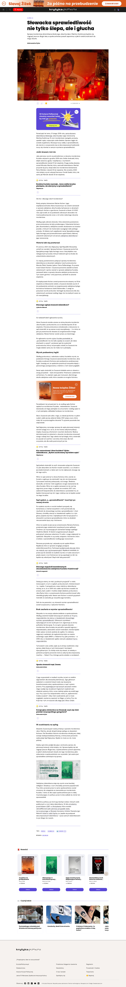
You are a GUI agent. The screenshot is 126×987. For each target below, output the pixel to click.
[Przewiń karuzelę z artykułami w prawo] (106, 920)
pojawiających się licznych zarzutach (58, 687)
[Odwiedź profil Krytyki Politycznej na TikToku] (32, 983)
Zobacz (28, 889)
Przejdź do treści (8, 3)
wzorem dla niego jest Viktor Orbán (61, 700)
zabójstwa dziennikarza (68, 236)
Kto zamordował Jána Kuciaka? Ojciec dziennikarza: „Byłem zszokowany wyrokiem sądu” (57, 452)
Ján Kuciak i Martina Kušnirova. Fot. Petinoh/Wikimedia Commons (19, 98)
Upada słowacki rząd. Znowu (48, 665)
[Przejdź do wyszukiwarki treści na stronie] (10, 10)
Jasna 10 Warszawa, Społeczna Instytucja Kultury (31, 975)
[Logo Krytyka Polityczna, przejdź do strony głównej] (63, 9)
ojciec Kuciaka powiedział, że (62, 338)
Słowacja (30, 18)
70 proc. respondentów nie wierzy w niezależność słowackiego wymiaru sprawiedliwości (57, 618)
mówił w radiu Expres (50, 813)
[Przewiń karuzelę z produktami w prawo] (106, 874)
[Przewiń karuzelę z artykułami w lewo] (20, 920)
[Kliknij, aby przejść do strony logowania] (115, 10)
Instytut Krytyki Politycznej (24, 972)
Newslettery (60, 968)
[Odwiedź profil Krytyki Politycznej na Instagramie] (28, 983)
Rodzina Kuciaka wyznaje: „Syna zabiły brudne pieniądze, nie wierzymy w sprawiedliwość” (56, 185)
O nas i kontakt (60, 972)
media (43, 831)
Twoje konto (90, 972)
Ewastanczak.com (97, 983)
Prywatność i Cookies (93, 968)
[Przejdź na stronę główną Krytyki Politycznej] (28, 950)
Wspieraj (19, 9)
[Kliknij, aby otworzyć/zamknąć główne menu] (3, 9)
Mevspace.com (84, 983)
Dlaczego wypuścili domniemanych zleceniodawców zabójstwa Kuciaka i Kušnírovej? (57, 568)
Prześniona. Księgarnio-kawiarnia (66, 964)
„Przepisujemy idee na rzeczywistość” (28, 960)
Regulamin (89, 964)
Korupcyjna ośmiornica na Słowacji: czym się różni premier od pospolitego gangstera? (57, 711)
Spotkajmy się (60, 975)
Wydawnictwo (20, 968)
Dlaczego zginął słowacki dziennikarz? (52, 305)
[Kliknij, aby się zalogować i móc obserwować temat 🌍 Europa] (65, 831)
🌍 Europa (60, 831)
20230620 (45, 835)
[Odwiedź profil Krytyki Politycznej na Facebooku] (25, 983)
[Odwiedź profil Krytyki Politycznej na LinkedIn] (38, 983)
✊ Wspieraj (90, 975)
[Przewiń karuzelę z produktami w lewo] (20, 874)
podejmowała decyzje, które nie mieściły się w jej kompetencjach (58, 549)
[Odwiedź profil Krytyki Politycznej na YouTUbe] (35, 983)
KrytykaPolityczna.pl (22, 964)
